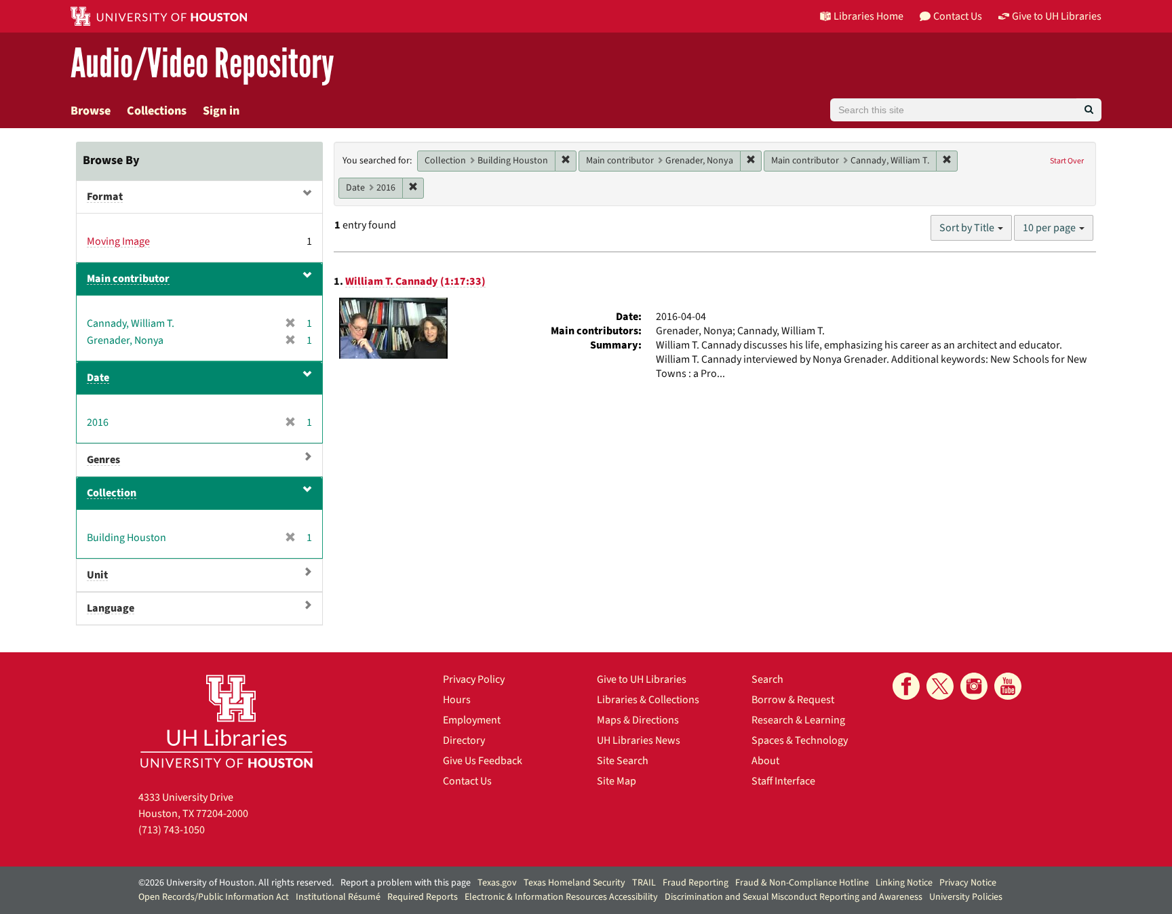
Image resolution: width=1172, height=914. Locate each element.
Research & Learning (798, 720)
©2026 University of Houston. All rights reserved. (236, 883)
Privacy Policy (474, 679)
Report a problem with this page (405, 883)
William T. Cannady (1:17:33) (415, 281)
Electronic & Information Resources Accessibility (561, 897)
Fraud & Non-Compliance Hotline (802, 883)
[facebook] (906, 686)
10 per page (1050, 227)
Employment (472, 720)
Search (767, 679)
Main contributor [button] (128, 278)
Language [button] (110, 608)
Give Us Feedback (482, 760)
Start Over (1067, 161)
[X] (940, 686)
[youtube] (1007, 686)
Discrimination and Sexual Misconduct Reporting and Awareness (793, 897)
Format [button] (105, 196)
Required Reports (422, 897)
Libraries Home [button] (868, 16)
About (765, 760)
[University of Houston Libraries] (226, 721)
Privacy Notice (967, 883)
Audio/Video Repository (202, 64)
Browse (91, 110)
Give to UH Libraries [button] (1056, 16)
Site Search (622, 760)
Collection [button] (111, 492)
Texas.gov (497, 883)
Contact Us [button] (957, 16)
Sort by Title (967, 227)
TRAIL (644, 883)
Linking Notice (904, 883)
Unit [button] (97, 575)
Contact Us (467, 781)
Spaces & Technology (799, 740)
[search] (1088, 109)
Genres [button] (103, 459)
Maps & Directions (638, 720)
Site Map (616, 781)
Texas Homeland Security (574, 883)
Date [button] (98, 377)
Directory (464, 740)
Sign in (221, 110)
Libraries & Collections (648, 699)
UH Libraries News (638, 740)
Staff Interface (783, 781)
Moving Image (118, 241)
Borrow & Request (792, 699)
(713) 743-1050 (171, 829)
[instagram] (974, 686)
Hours (457, 699)
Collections (157, 110)
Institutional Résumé (338, 897)
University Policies (965, 897)
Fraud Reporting (695, 883)
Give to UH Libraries (641, 679)
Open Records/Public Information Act (213, 897)
